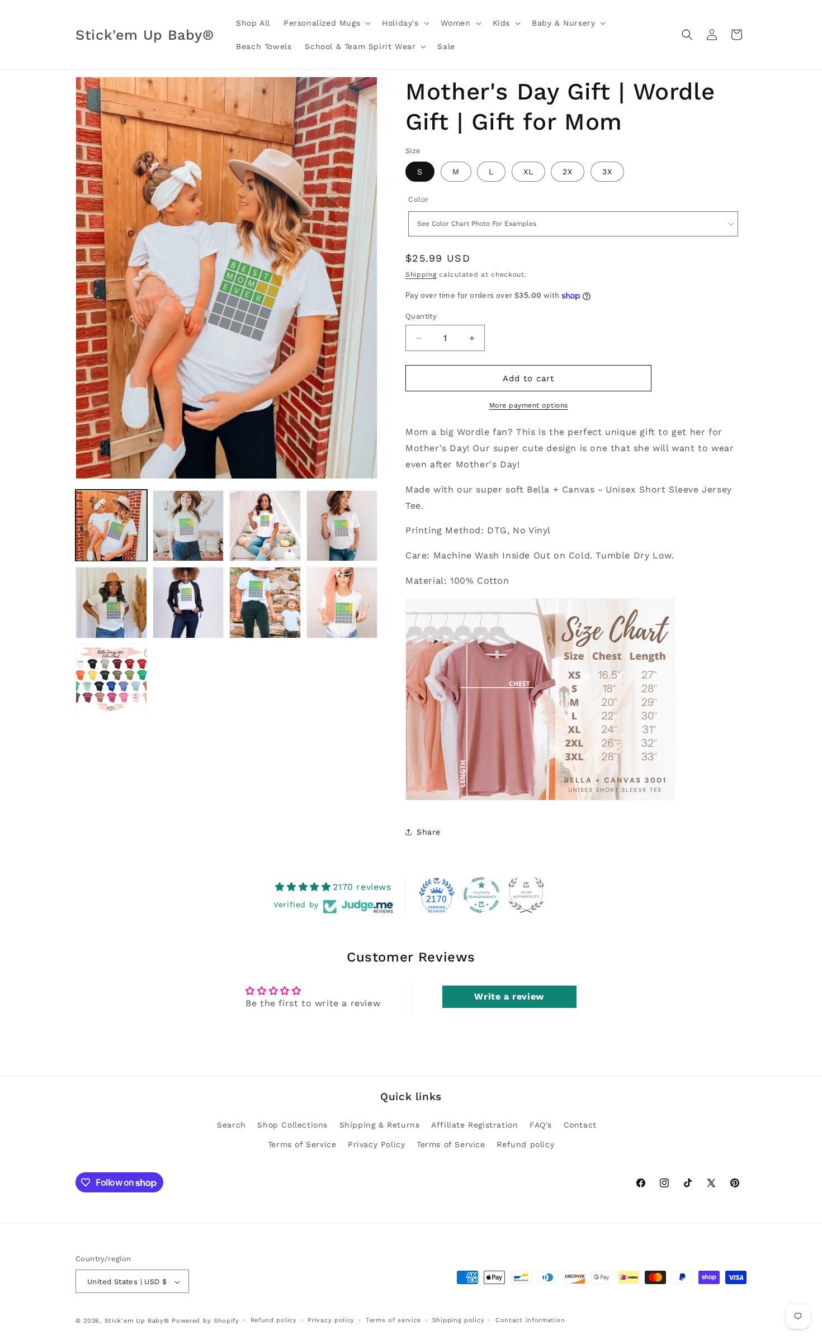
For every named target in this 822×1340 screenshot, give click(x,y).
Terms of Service (302, 1144)
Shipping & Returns (379, 1124)
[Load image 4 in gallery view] (342, 526)
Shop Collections (292, 1124)
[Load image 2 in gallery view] (188, 526)
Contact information (530, 1320)
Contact (580, 1124)
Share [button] (429, 831)
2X (568, 171)
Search (231, 1124)
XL (528, 171)
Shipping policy (458, 1320)
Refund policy (525, 1144)
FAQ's (541, 1124)
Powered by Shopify (205, 1321)
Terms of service (393, 1320)
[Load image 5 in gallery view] (111, 602)
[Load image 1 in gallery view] (111, 526)
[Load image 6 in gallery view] (188, 602)
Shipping (421, 274)
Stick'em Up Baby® (137, 1321)
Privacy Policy (376, 1144)
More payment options (528, 405)
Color (418, 199)
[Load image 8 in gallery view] (342, 602)
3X (607, 171)
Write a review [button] (509, 996)
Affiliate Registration (474, 1124)
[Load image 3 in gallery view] (265, 526)
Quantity (421, 316)
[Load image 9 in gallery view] (111, 680)
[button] (326, 23)
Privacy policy (331, 1320)
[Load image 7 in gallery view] (265, 602)
